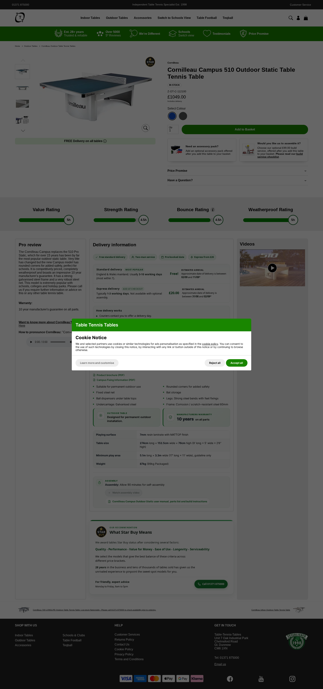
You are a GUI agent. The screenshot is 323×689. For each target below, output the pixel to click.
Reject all (215, 362)
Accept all (236, 362)
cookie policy (210, 343)
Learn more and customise (97, 362)
